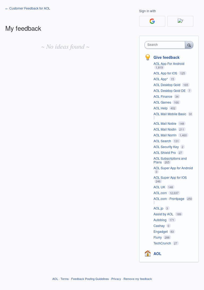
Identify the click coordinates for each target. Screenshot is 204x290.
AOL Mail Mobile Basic (170, 113)
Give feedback (167, 57)
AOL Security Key (167, 146)
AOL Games (163, 102)
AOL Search (163, 141)
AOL (158, 253)
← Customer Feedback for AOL (27, 8)
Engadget (161, 231)
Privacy (116, 278)
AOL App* (161, 79)
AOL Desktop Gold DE (170, 90)
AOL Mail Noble (165, 123)
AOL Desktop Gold (167, 84)
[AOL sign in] (180, 21)
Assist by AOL (164, 214)
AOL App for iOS (166, 73)
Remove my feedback (138, 278)
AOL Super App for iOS (170, 177)
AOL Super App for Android (173, 168)
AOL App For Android (169, 63)
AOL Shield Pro (165, 152)
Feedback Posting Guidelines (90, 278)
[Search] (189, 44)
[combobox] (166, 45)
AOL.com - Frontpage (169, 198)
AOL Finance (163, 96)
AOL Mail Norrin (165, 135)
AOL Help (161, 108)
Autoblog (160, 219)
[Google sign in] (152, 21)
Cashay (159, 225)
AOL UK (160, 187)
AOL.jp (159, 208)
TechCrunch (163, 243)
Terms (65, 278)
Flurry (158, 237)
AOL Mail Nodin (165, 129)
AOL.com (161, 192)
